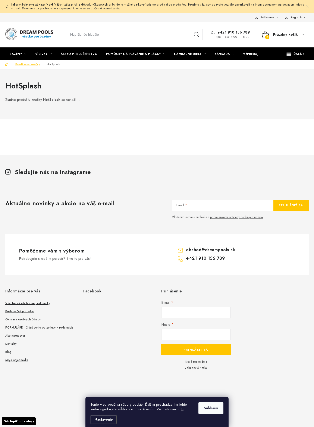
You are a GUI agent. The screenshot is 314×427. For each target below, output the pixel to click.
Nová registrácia (196, 362)
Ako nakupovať (15, 335)
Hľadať (196, 34)
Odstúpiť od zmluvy (18, 421)
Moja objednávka (16, 360)
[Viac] (295, 53)
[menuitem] (18, 53)
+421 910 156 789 (233, 32)
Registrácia (298, 17)
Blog (8, 352)
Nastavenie (103, 419)
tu (182, 409)
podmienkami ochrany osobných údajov (236, 217)
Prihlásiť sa (291, 205)
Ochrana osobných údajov (23, 319)
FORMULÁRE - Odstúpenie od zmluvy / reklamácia (39, 327)
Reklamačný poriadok (19, 311)
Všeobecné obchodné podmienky (27, 303)
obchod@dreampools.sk (210, 250)
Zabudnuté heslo (196, 368)
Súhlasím (211, 408)
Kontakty (10, 344)
